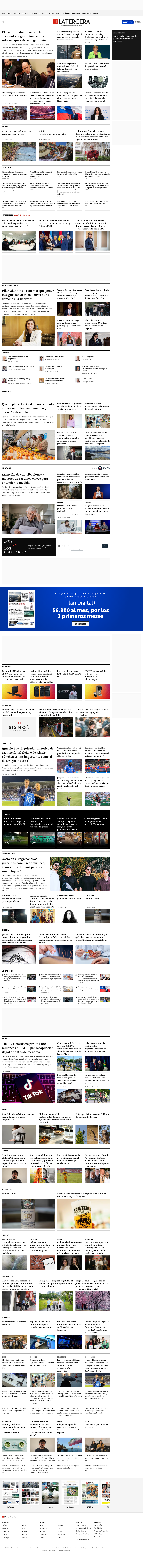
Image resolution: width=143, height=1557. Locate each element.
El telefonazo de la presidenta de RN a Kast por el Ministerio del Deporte (96, 324)
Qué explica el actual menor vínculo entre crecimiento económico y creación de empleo (41, 186)
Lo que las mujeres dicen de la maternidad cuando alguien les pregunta (96, 1458)
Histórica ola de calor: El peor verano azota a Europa (16, 132)
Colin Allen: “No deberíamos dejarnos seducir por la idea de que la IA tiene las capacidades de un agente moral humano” (92, 135)
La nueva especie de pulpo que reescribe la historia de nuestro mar (97, 476)
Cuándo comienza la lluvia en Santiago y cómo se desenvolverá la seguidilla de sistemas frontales (42, 203)
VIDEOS (7, 814)
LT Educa (96, 13)
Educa (59, 1239)
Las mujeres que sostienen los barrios (96, 1426)
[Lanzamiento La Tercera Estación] (14, 1342)
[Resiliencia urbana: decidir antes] (4, 368)
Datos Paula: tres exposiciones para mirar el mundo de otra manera (96, 1467)
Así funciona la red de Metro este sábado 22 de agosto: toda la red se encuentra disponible (55, 712)
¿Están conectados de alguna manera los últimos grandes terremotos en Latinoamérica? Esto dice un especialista (17, 938)
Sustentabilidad (8, 1239)
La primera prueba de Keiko (52, 134)
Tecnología (33, 13)
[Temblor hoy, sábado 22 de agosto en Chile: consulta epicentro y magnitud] (19, 727)
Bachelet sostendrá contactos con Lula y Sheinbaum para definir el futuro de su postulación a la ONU (96, 37)
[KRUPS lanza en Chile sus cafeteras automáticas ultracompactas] (97, 691)
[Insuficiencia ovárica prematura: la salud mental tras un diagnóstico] (19, 1134)
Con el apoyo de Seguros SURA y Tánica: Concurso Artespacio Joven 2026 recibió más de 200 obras (97, 1327)
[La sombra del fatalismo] (41, 358)
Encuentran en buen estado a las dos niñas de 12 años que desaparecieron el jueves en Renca (15, 990)
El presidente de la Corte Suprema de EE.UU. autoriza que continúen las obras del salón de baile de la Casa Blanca (69, 1048)
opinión (60, 503)
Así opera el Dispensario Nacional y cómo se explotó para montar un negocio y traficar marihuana (69, 36)
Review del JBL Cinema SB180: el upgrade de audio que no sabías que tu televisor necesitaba (13, 675)
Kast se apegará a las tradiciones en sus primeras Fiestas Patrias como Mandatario (69, 97)
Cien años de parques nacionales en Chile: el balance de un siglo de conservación (67, 68)
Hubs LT (5, 1235)
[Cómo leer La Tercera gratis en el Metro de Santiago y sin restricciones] (92, 727)
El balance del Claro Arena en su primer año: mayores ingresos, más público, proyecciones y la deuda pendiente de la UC (42, 98)
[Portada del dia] (21, 627)
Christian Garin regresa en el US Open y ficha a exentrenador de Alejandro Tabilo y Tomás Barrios (97, 782)
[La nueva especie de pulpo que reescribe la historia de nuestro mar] (97, 491)
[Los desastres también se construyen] (41, 368)
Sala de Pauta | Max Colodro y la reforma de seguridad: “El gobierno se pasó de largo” (18, 223)
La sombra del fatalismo (54, 357)
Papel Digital (86, 13)
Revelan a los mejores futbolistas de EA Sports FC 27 (69, 674)
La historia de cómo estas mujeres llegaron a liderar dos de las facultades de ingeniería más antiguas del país (69, 1247)
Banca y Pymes (88, 357)
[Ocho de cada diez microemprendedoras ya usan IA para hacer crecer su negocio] (42, 1262)
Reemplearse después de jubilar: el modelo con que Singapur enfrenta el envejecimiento (56, 1284)
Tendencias (61, 1357)
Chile (4, 1357)
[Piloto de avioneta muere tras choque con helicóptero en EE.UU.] (16, 839)
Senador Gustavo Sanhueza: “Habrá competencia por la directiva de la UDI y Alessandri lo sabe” (69, 294)
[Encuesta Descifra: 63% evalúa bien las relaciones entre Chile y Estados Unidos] (56, 241)
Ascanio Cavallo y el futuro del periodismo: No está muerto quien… (97, 66)
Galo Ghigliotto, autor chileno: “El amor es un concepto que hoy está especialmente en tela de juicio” (69, 203)
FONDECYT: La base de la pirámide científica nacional (69, 508)
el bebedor (89, 896)
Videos (58, 13)
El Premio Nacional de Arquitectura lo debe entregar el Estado (94, 369)
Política (9, 13)
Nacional (17, 13)
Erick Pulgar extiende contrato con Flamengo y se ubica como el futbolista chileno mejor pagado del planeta (15, 1000)
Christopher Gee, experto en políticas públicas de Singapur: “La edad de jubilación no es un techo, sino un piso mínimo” (17, 1285)
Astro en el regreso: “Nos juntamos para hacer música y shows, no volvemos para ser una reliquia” (23, 865)
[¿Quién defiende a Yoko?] (69, 916)
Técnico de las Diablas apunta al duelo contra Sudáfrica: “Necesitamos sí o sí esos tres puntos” (97, 752)
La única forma (87, 379)
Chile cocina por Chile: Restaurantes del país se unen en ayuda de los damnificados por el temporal (55, 1118)
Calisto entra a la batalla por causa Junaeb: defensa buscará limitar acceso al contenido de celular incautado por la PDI (90, 225)
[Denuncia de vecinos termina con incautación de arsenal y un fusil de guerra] (42, 839)
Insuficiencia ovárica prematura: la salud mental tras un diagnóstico (18, 1117)
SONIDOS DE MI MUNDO (65, 896)
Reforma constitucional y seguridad (18, 358)
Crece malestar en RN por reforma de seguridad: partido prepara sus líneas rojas (69, 324)
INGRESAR (138, 22)
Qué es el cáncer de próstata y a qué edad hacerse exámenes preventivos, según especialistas (91, 937)
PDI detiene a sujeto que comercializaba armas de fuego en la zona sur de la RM (13, 1364)
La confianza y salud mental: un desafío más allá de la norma (96, 202)
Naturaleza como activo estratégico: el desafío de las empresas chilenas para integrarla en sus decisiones (14, 1247)
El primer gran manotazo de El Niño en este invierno (14, 94)
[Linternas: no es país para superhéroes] (14, 916)
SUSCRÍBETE (80, 624)
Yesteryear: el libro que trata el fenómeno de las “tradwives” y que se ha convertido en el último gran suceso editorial (41, 1160)
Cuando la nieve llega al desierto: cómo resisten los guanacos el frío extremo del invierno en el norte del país (52, 990)
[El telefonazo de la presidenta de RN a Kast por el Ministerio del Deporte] (97, 339)
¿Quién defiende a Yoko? (69, 899)
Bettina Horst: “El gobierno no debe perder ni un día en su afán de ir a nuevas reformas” (97, 174)
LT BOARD (6, 468)
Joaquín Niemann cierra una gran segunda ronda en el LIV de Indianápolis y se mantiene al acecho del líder (69, 783)
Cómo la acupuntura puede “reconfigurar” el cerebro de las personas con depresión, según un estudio (55, 938)
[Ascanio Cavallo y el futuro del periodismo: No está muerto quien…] (97, 81)
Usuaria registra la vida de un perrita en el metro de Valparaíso (95, 821)
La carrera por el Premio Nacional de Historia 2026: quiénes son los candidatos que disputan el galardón (97, 1160)
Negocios (25, 13)
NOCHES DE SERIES (9, 896)
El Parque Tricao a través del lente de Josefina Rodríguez (92, 1115)
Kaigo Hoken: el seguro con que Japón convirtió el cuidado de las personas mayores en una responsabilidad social (91, 1285)
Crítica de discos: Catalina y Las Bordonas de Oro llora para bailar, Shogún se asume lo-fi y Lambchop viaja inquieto (42, 901)
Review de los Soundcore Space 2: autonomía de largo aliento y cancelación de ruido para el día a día (14, 1469)
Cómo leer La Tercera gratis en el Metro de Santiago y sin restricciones (91, 712)
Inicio (4, 13)
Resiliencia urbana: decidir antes (21, 367)
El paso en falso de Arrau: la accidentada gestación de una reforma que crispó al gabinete (24, 36)
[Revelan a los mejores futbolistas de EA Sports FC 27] (69, 691)
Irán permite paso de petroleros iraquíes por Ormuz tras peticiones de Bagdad (14, 174)
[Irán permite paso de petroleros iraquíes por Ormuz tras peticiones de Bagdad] (69, 1445)
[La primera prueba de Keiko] (56, 151)
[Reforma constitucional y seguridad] (4, 358)
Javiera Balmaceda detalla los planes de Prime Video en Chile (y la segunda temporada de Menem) (96, 97)
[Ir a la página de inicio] (71, 22)
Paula (87, 1421)
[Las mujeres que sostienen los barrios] (97, 1445)
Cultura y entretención (39, 1421)
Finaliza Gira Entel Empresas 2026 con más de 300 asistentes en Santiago (69, 1326)
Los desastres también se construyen (54, 368)
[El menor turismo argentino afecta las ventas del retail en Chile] (97, 421)
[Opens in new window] (50, 1504)
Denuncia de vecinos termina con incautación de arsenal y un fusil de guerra (42, 823)
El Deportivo (43, 13)
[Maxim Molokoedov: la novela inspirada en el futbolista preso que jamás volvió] (69, 1175)
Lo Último (66, 13)
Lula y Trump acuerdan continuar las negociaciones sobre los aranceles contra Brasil (95, 1047)
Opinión (42, 131)
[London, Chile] (97, 916)
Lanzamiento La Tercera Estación (14, 1323)
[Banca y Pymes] (77, 358)
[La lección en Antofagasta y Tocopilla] (4, 380)
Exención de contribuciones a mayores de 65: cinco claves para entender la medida (25, 478)
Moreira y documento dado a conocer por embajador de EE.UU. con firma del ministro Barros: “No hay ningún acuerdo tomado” (88, 979)
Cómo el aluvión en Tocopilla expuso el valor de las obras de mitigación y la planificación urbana (67, 824)
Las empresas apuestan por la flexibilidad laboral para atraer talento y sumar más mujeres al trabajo (96, 1247)
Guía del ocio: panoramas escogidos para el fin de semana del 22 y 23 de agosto (81, 1195)
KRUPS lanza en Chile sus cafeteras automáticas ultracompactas (96, 675)
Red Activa (89, 1239)
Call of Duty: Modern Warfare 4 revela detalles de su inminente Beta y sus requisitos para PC (13, 1458)
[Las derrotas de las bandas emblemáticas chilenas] (41, 380)
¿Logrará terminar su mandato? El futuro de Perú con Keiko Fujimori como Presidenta (97, 510)
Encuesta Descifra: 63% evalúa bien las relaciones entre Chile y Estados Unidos (54, 223)
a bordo (88, 503)
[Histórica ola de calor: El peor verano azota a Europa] (19, 151)
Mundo (51, 13)
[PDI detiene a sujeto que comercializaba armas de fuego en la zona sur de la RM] (14, 1380)
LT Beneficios (76, 13)
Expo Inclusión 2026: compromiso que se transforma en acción (40, 1324)
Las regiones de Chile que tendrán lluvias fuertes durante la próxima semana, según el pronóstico (14, 203)
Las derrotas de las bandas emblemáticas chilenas (55, 380)
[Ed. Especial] (70, 1504)
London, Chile (92, 899)
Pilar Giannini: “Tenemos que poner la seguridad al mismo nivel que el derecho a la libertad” (28, 295)
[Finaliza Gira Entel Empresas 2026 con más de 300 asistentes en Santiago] (69, 1342)
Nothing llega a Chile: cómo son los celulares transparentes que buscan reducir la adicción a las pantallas (41, 676)
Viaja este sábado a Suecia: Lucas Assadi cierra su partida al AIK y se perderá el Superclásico (69, 752)
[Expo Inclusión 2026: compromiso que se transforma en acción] (42, 1342)
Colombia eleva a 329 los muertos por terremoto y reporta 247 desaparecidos (41, 174)
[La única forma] (77, 380)
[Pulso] (30, 1504)
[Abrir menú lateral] (3, 22)
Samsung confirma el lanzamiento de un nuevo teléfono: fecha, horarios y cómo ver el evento (14, 1429)
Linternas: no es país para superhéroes (12, 900)
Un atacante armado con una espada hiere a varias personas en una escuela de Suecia (97, 1079)
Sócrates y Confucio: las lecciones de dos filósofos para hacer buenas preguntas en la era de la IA (69, 478)
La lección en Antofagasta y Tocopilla (19, 380)
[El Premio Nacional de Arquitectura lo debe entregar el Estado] (77, 368)
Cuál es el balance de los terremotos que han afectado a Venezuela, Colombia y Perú (68, 1079)
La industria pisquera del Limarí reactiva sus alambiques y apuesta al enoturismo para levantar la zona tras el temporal (14, 187)
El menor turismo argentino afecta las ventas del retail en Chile (69, 173)
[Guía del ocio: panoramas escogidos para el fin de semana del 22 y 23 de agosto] (83, 1213)
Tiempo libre (8, 1189)
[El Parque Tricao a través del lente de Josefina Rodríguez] (92, 1134)
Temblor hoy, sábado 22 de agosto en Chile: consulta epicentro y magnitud (18, 712)
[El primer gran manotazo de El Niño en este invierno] (14, 113)
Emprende (34, 1239)
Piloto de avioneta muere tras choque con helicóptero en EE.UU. (15, 821)
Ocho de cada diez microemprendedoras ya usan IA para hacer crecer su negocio (42, 1246)
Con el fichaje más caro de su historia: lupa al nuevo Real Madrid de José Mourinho (95, 1410)
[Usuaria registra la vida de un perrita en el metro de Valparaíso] (96, 839)
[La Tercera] (10, 1504)
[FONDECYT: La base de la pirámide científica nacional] (69, 527)
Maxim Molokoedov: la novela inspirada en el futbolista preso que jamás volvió (68, 1159)
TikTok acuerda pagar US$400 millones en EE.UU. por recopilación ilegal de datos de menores (28, 1048)
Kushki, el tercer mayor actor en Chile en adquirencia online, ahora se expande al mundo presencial (97, 186)
